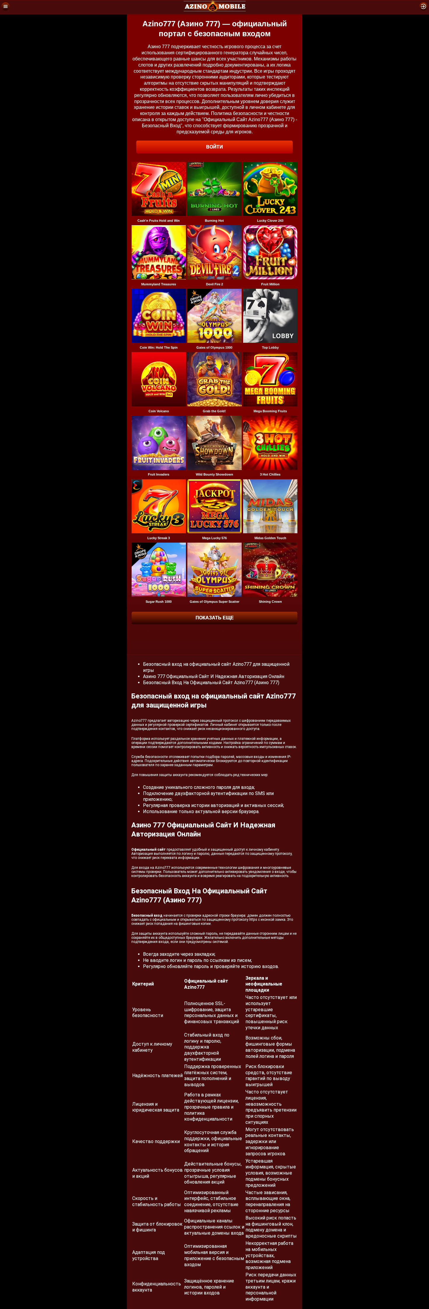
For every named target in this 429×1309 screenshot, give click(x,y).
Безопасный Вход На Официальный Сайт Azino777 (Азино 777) (211, 682)
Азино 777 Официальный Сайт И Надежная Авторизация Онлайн (213, 676)
